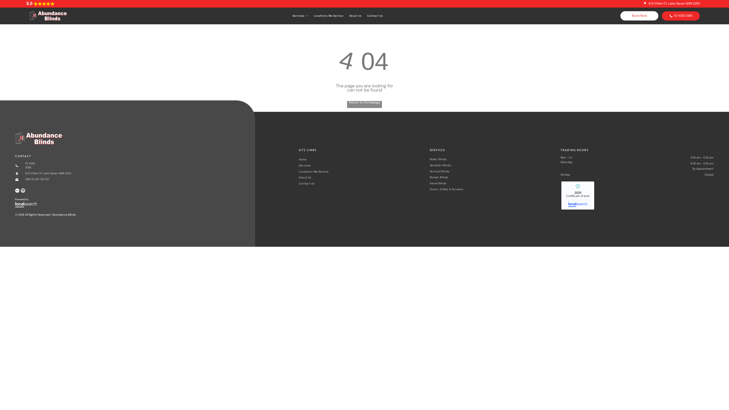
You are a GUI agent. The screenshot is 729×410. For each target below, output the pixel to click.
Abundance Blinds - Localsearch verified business (577, 195)
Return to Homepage (364, 102)
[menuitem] (300, 15)
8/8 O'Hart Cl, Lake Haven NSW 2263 (674, 3)
